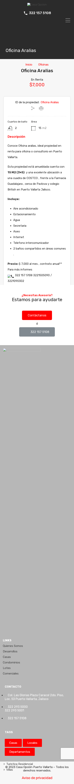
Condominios (11, 662)
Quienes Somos (13, 646)
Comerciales (11, 673)
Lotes (7, 668)
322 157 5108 (40, 13)
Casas (7, 657)
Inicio (28, 64)
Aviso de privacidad (37, 778)
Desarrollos (10, 651)
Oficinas (43, 64)
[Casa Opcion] (37, 4)
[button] (37, 315)
